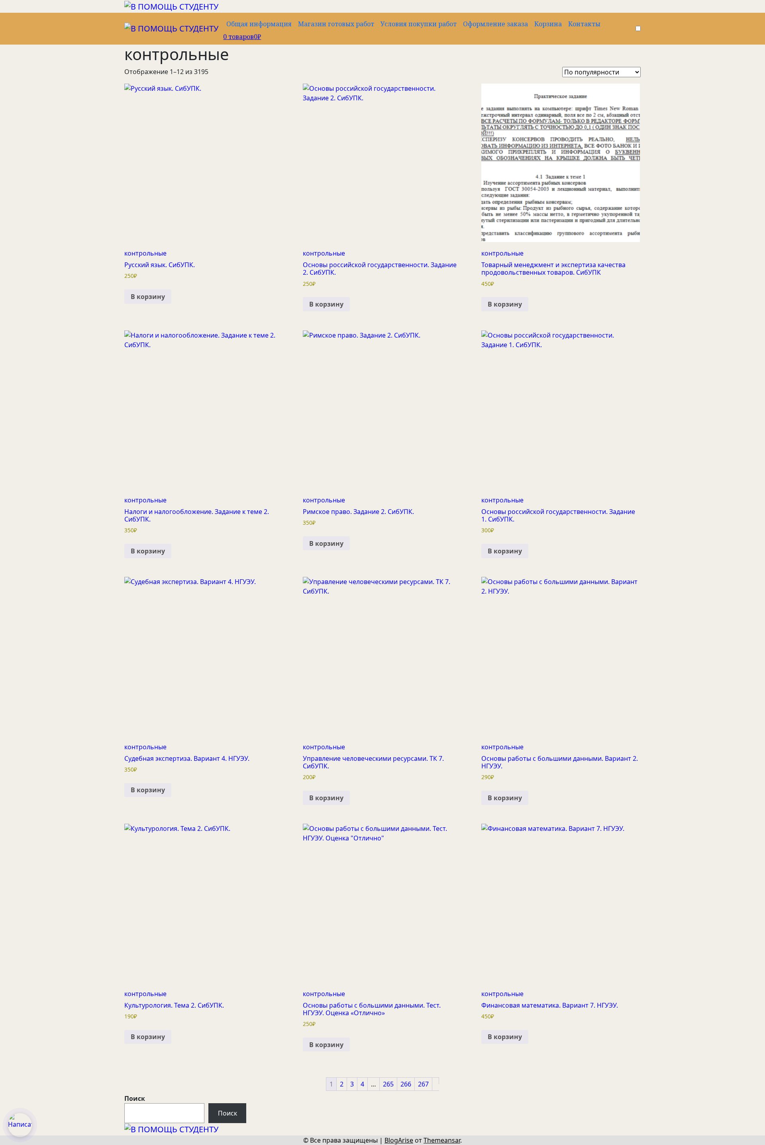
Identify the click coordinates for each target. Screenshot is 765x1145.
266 (405, 1084)
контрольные (145, 253)
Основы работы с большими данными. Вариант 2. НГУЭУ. (559, 762)
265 (388, 1084)
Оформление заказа (495, 24)
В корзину (148, 296)
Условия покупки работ (419, 24)
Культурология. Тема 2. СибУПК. (174, 1005)
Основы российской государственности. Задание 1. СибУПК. (558, 515)
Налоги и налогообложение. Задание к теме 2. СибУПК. (196, 515)
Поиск (134, 1098)
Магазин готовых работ (336, 24)
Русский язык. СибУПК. (159, 264)
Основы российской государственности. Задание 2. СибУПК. (380, 268)
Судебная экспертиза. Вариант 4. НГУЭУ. (186, 758)
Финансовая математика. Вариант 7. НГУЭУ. (549, 1005)
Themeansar (442, 1140)
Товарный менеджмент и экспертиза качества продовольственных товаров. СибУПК (553, 268)
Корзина (548, 24)
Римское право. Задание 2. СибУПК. (358, 511)
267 (423, 1084)
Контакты (584, 24)
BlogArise (398, 1140)
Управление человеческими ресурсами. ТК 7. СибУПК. (373, 762)
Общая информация (259, 24)
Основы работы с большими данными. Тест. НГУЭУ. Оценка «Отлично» (372, 1009)
